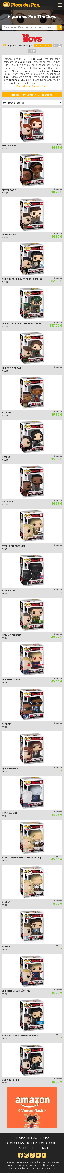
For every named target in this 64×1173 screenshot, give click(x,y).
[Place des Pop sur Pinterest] (32, 1154)
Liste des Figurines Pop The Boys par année (32, 94)
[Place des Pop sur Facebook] (20, 1154)
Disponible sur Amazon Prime (32, 85)
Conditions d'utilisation (25, 1143)
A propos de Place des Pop (32, 1138)
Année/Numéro (43, 45)
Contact (42, 1148)
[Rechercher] (59, 27)
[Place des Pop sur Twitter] (38, 1154)
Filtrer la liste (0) (15, 102)
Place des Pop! (21, 5)
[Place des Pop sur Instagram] (26, 1154)
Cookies (51, 1143)
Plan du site (24, 1148)
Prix (55, 45)
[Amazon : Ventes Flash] (32, 1107)
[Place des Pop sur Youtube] (44, 1154)
